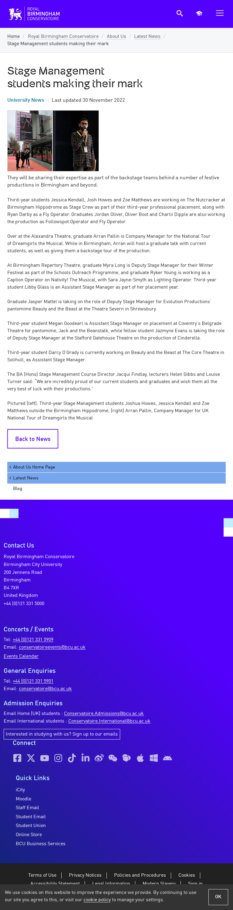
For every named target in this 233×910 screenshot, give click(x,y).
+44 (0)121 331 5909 (33, 639)
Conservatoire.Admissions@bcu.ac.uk (104, 713)
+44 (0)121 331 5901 (33, 681)
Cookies (186, 875)
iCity (20, 790)
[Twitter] (30, 758)
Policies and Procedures (140, 875)
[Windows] (153, 758)
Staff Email (27, 808)
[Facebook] (17, 758)
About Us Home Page (34, 467)
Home (13, 36)
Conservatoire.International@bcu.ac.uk (109, 721)
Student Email (31, 817)
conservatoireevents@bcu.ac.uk (52, 647)
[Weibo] (99, 758)
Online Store (29, 834)
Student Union (31, 825)
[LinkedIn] (85, 758)
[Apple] (140, 758)
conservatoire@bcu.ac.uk (45, 689)
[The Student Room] (126, 758)
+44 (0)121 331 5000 (24, 603)
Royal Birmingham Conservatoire (63, 36)
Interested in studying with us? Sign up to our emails (62, 734)
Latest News (147, 36)
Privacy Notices (85, 875)
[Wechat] (112, 758)
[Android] (167, 758)
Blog (17, 488)
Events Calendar (21, 656)
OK (218, 897)
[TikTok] (71, 758)
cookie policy (97, 900)
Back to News (32, 439)
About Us (116, 36)
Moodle (23, 799)
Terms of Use (42, 875)
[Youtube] (44, 758)
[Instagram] (58, 758)
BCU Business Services (41, 844)
